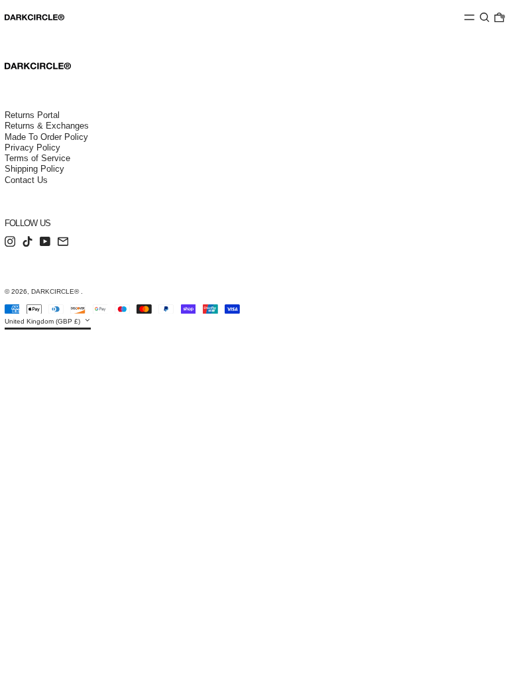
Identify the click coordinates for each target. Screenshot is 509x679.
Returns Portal (32, 115)
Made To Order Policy (46, 137)
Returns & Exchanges (47, 126)
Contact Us (26, 180)
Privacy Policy (32, 148)
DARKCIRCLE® (56, 291)
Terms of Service (37, 158)
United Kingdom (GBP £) (43, 321)
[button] (484, 17)
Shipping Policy (34, 169)
